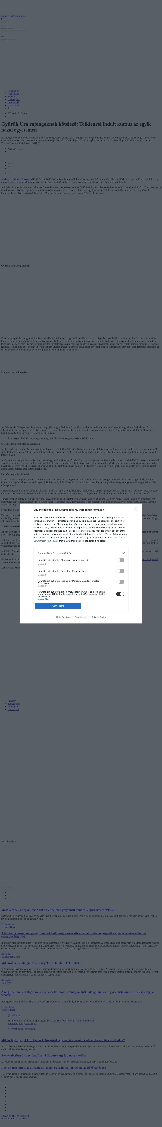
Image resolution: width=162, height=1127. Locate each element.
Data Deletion (63, 617)
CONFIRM (58, 606)
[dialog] (81, 563)
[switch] (120, 560)
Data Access (81, 617)
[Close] (136, 510)
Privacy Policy (99, 617)
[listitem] (81, 553)
